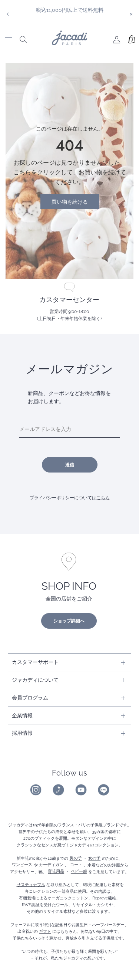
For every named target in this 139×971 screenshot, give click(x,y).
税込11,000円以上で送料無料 (69, 10)
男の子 (76, 858)
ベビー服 (79, 871)
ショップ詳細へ (69, 620)
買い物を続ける (70, 201)
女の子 (94, 858)
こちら (103, 497)
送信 (69, 464)
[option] (69, 10)
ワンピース (22, 865)
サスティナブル (31, 884)
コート (76, 865)
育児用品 (56, 871)
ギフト (45, 931)
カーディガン (51, 865)
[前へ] (8, 14)
